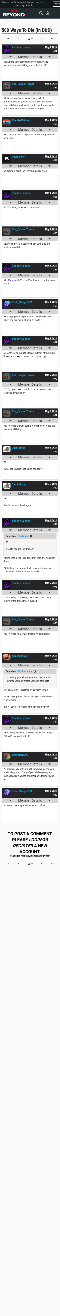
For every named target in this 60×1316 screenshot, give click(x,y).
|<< (7, 38)
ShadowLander (25, 671)
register (23, 845)
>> (31, 536)
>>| (52, 38)
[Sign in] (48, 13)
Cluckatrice (23, 536)
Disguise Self (14, 280)
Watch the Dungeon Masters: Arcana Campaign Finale (23, 4)
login (35, 839)
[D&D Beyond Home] (14, 13)
